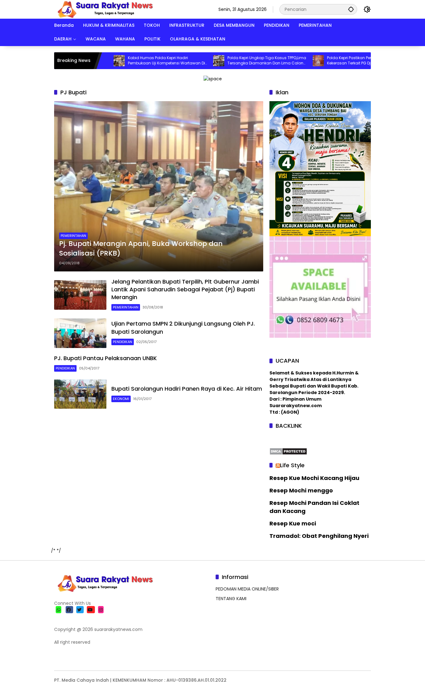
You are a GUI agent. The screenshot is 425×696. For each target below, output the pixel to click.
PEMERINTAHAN (73, 235)
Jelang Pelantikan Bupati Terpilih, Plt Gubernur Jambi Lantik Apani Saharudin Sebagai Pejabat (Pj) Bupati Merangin (185, 289)
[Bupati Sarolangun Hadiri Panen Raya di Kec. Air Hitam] (80, 394)
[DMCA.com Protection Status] (288, 451)
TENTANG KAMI (231, 598)
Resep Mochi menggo (301, 490)
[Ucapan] (320, 168)
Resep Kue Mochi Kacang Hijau (314, 478)
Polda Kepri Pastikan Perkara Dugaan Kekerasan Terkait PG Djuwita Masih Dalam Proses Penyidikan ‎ (340, 60)
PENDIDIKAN (122, 341)
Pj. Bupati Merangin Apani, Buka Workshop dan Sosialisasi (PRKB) (141, 248)
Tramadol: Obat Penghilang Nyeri (319, 536)
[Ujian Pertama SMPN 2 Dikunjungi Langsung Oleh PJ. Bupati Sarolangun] (80, 333)
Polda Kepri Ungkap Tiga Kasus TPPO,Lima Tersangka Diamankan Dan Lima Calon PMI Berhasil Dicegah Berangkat (245, 60)
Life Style (292, 465)
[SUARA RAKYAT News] (104, 9)
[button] (351, 9)
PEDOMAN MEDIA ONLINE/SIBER (247, 589)
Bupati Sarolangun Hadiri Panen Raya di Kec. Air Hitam (186, 389)
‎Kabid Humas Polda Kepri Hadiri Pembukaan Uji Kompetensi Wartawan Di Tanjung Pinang (145, 60)
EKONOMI (121, 398)
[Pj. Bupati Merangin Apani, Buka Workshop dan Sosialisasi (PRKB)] (158, 186)
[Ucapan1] (212, 78)
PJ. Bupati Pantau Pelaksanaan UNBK (105, 358)
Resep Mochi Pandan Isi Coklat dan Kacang (314, 507)
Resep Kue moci (292, 523)
